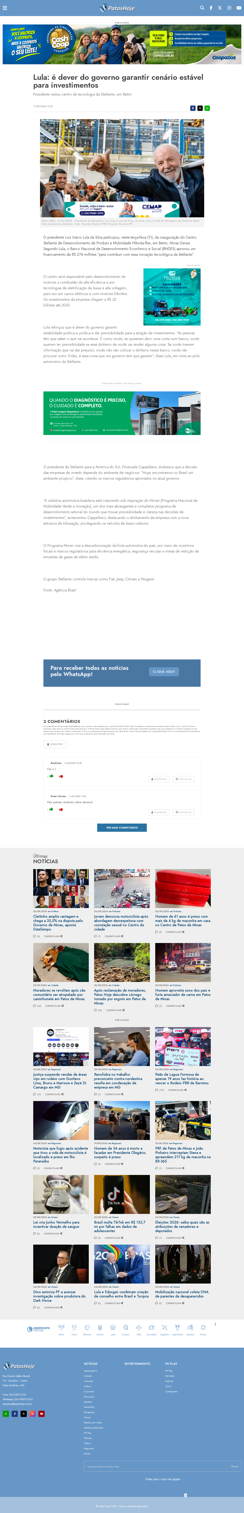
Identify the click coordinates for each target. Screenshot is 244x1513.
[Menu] (5, 8)
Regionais (89, 1448)
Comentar (56, 744)
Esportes (88, 1402)
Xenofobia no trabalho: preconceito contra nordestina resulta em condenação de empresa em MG (118, 1081)
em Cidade (53, 985)
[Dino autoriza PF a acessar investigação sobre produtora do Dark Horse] (61, 1264)
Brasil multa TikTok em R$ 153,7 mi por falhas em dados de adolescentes (119, 1227)
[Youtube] (238, 8)
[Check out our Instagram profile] (32, 1414)
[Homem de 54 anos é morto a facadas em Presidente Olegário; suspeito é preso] (122, 1120)
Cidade (87, 1376)
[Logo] (117, 8)
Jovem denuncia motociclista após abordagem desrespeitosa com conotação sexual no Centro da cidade (121, 923)
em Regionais (54, 1069)
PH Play (87, 1433)
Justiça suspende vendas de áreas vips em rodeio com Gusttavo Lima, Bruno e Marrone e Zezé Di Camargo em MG (60, 1081)
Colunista (88, 1381)
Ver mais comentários (122, 827)
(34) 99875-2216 (23, 1399)
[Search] (202, 8)
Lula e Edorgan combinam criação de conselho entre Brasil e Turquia (121, 1294)
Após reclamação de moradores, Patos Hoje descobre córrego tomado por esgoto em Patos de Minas (120, 997)
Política (87, 1443)
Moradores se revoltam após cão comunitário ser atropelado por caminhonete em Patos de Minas (59, 995)
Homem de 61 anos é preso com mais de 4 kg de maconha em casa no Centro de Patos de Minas (182, 921)
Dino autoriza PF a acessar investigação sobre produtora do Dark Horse (59, 1296)
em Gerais (53, 1217)
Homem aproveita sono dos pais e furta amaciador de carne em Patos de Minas (183, 995)
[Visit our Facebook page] (15, 1414)
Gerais (87, 1417)
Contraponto (171, 1391)
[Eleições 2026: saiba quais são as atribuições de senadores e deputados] (183, 1194)
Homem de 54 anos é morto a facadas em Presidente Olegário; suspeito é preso (120, 1153)
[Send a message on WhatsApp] (6, 1414)
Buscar (234, 1466)
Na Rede (169, 1376)
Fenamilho (89, 1407)
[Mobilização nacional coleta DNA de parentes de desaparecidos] (183, 1264)
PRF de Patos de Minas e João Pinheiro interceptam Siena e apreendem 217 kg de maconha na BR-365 (183, 1155)
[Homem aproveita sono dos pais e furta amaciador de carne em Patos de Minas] (183, 962)
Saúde (87, 1453)
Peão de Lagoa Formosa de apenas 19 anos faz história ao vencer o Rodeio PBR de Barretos (182, 1079)
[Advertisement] (122, 1505)
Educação (89, 1396)
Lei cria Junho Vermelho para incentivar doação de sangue (56, 1224)
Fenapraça (89, 1412)
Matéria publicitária (93, 1427)
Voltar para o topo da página (162, 1479)
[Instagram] (229, 8)
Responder (159, 779)
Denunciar (184, 779)
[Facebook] (211, 8)
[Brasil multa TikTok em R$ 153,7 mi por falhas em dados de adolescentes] (122, 1194)
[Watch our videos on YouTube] (41, 1414)
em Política (53, 911)
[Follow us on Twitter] (24, 1414)
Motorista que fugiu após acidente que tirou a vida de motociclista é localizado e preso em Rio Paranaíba (60, 1155)
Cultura (87, 1386)
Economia (89, 1391)
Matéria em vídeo (93, 1422)
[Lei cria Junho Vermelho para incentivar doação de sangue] (61, 1194)
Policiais (88, 1438)
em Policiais (114, 911)
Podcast (169, 1381)
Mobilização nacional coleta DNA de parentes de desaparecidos (182, 1294)
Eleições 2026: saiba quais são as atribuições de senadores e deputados (182, 1227)
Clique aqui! (164, 671)
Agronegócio (90, 1370)
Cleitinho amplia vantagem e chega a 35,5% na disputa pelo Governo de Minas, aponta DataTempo (58, 923)
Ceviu (168, 1386)
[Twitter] (220, 8)
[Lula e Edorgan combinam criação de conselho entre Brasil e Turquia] (122, 1264)
